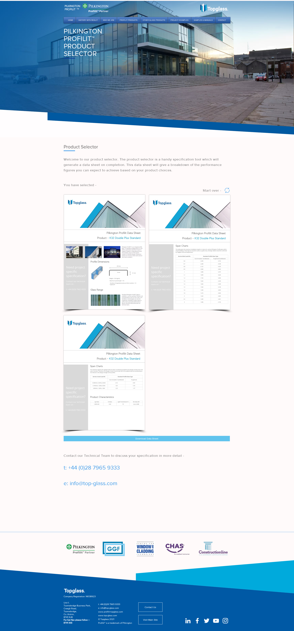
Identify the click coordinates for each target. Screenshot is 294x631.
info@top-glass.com (93, 483)
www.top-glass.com (107, 615)
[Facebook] (197, 620)
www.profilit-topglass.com (110, 611)
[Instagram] (225, 620)
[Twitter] (206, 620)
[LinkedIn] (188, 620)
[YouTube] (216, 620)
